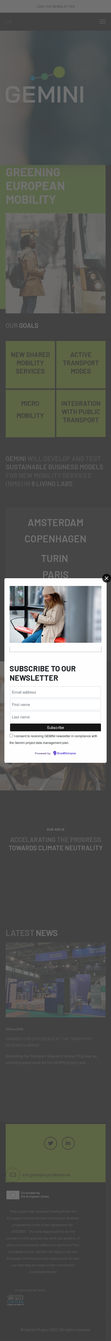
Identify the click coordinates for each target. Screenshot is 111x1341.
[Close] (106, 578)
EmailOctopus (66, 753)
